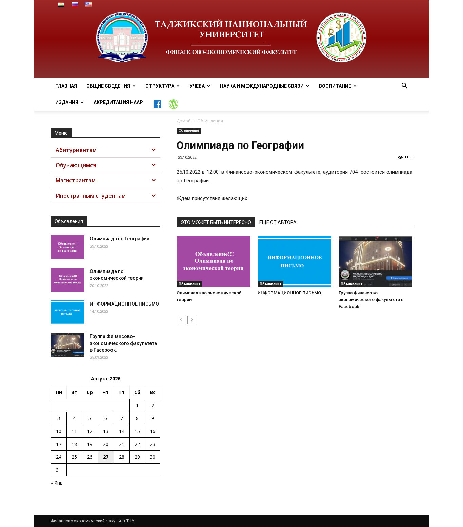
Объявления (189, 130)
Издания (66, 102)
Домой (184, 121)
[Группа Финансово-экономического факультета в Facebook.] (375, 261)
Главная (66, 86)
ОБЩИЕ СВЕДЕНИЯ (108, 86)
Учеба (197, 86)
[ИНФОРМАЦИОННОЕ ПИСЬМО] (294, 261)
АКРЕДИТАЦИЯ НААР (118, 102)
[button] (404, 86)
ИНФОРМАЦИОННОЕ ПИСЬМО (289, 292)
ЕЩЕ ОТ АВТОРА (278, 222)
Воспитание (335, 86)
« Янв (57, 483)
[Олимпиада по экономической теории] (213, 261)
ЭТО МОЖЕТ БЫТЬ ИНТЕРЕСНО (216, 222)
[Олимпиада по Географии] (67, 247)
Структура (159, 86)
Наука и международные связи (262, 86)
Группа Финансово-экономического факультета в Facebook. (371, 299)
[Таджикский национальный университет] (231, 39)
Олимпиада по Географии (119, 238)
